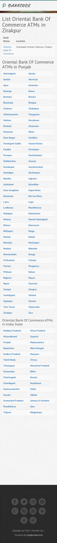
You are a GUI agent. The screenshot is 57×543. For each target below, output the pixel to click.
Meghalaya (36, 412)
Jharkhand (35, 383)
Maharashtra (37, 342)
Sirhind (32, 295)
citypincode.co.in (35, 534)
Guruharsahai (35, 166)
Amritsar (33, 79)
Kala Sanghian (11, 190)
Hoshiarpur (34, 172)
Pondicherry (9, 406)
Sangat (7, 289)
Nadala (7, 248)
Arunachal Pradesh (13, 400)
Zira (30, 312)
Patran (7, 266)
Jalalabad (8, 184)
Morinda (7, 242)
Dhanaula (33, 126)
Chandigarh (9, 383)
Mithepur (8, 231)
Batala (32, 96)
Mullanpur (33, 242)
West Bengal (37, 348)
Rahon (31, 271)
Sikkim (33, 394)
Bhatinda (8, 102)
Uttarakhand (10, 336)
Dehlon (7, 120)
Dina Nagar (9, 137)
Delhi (33, 389)
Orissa (33, 359)
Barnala (7, 96)
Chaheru (7, 108)
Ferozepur (33, 149)
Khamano (8, 196)
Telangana (9, 365)
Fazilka (7, 149)
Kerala (33, 377)
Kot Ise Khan (35, 196)
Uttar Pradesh (37, 330)
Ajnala (31, 73)
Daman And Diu (11, 389)
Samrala (32, 283)
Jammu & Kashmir (39, 400)
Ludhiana (8, 207)
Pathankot (9, 260)
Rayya (31, 277)
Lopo (31, 201)
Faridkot (32, 137)
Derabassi (33, 120)
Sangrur (32, 289)
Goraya (32, 161)
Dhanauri (8, 131)
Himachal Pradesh (39, 365)
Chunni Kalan (35, 143)
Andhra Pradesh (11, 354)
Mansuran (33, 225)
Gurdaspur (8, 166)
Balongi (7, 91)
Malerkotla (34, 213)
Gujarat (34, 336)
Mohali (7, 236)
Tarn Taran (9, 306)
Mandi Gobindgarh (38, 219)
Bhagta (32, 102)
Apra (5, 85)
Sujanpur (8, 301)
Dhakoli (7, 126)
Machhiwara (34, 207)
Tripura (7, 412)
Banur (31, 91)
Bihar (33, 371)
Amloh (6, 79)
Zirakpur (7, 312)
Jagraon (32, 178)
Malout (7, 219)
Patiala (32, 260)
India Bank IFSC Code (16, 5)
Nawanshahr (10, 254)
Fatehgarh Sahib (12, 143)
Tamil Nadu (9, 359)
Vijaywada (33, 306)
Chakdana (33, 108)
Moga (31, 231)
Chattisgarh (9, 377)
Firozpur (7, 155)
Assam (7, 394)
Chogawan (33, 114)
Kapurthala (34, 190)
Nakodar (32, 248)
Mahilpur (8, 213)
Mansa (6, 225)
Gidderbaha (9, 161)
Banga (31, 254)
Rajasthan (8, 348)
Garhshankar (35, 155)
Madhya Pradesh (12, 330)
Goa (32, 406)
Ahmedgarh (9, 73)
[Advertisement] (28, 446)
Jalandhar (33, 184)
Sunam (32, 301)
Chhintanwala (10, 114)
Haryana (34, 354)
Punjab (7, 342)
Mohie (31, 236)
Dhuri (31, 131)
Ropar (6, 283)
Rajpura (7, 277)
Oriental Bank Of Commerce (8, 50)
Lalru (6, 201)
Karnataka (8, 371)
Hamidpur (8, 172)
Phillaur (7, 271)
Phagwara (33, 266)
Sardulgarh (9, 295)
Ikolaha (7, 178)
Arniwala (33, 85)
